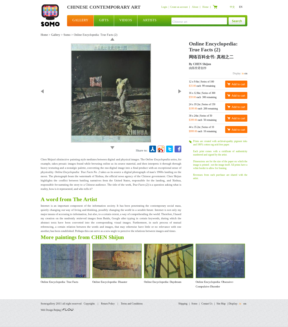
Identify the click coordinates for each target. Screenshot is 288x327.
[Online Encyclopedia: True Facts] (42, 91)
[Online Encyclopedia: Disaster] (179, 91)
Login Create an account (174, 6)
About (195, 6)
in (243, 73)
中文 (232, 6)
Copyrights (89, 303)
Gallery (55, 34)
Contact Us (207, 303)
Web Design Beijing (51, 309)
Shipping (182, 303)
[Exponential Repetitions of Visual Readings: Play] (112, 147)
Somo (66, 34)
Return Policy (108, 303)
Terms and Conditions (132, 303)
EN (240, 6)
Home (205, 6)
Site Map (221, 303)
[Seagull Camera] (112, 39)
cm (245, 73)
